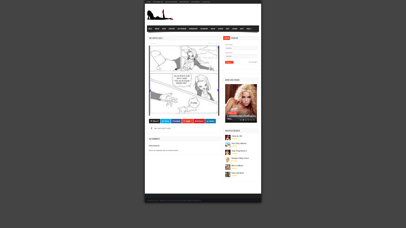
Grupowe (172, 28)
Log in (226, 38)
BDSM (164, 28)
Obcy (227, 28)
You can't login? (252, 62)
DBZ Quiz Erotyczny (162, 128)
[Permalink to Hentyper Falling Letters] (227, 159)
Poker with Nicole (238, 172)
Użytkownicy (195, 2)
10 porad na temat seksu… (236, 116)
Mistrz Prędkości (237, 165)
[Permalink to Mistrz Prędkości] (227, 167)
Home (149, 2)
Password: (229, 53)
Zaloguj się (206, 2)
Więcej (249, 28)
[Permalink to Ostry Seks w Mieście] (227, 145)
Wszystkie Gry (184, 2)
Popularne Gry (158, 2)
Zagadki (234, 28)
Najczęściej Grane (171, 2)
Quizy (242, 28)
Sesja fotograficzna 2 (239, 150)
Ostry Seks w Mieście (239, 143)
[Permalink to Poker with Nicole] (227, 174)
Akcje (150, 28)
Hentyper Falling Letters (240, 158)
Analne (157, 28)
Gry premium (182, 28)
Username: (229, 44)
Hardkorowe (193, 28)
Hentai (213, 28)
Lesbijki (220, 28)
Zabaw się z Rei (237, 135)
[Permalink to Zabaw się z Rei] (227, 137)
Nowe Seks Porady (232, 80)
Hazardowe (204, 28)
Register (234, 38)
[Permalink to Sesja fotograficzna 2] (227, 152)
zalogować (159, 150)
